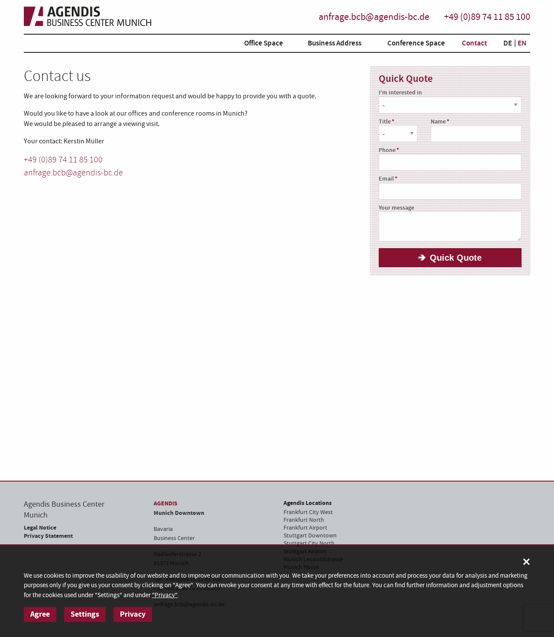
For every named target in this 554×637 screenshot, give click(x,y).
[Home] (99, 17)
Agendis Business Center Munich (64, 510)
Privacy (132, 614)
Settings (85, 614)
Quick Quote (456, 257)
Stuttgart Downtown (310, 535)
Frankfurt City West (308, 512)
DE (507, 43)
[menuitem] (257, 45)
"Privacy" (164, 595)
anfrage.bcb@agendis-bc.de (374, 17)
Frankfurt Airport (305, 527)
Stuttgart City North (309, 543)
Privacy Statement (48, 536)
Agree (40, 614)
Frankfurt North (303, 520)
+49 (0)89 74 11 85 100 (487, 17)
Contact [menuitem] (474, 43)
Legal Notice (40, 527)
